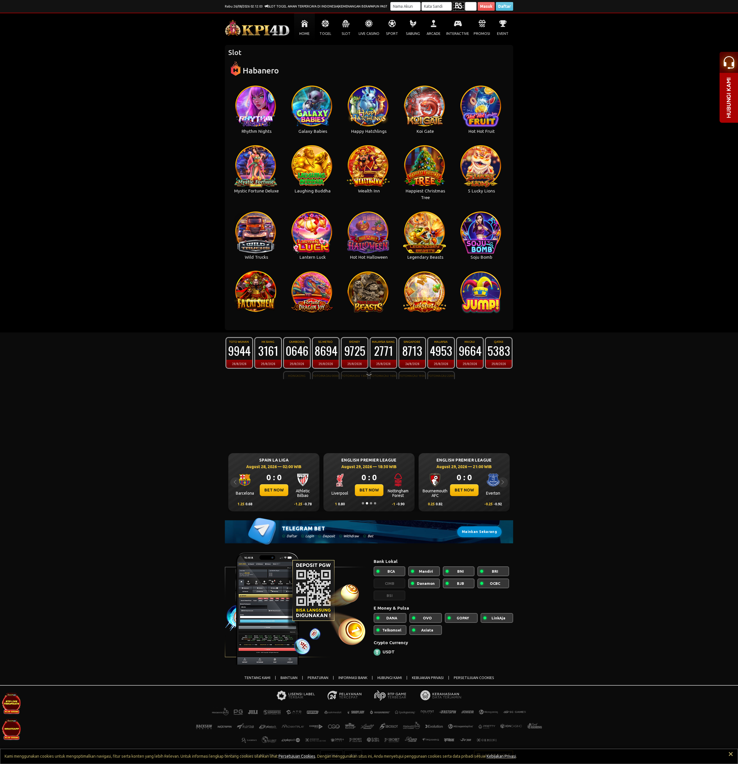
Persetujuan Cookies (296, 756)
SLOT (346, 33)
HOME (304, 33)
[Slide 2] (367, 503)
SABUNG (413, 33)
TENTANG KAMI (257, 678)
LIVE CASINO (369, 33)
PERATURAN (318, 678)
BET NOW (274, 490)
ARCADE (433, 33)
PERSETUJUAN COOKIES (474, 678)
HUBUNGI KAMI (389, 678)
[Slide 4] (375, 503)
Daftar (504, 6)
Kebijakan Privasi (501, 756)
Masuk (486, 6)
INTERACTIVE (457, 33)
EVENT (503, 33)
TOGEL (325, 33)
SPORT (392, 33)
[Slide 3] (371, 503)
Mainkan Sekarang (479, 532)
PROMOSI (482, 33)
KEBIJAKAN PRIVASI (428, 678)
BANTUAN (289, 678)
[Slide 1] (363, 503)
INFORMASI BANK (352, 678)
